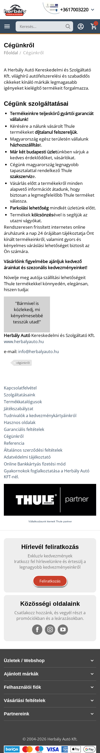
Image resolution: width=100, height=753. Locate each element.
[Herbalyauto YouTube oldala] (63, 629)
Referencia (14, 443)
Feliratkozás (50, 581)
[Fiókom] (80, 26)
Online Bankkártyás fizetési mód (35, 464)
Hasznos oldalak (19, 422)
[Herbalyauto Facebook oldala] (37, 629)
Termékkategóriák (7, 26)
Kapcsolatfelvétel (20, 388)
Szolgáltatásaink (19, 395)
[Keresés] (68, 26)
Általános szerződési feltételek (33, 450)
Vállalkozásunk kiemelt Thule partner (50, 521)
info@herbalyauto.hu (38, 351)
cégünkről (23, 363)
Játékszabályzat (18, 408)
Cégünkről (14, 436)
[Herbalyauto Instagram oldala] (50, 629)
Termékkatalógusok (23, 402)
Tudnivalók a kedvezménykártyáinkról (40, 415)
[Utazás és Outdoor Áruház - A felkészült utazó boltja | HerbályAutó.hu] (15, 10)
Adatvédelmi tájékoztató (27, 457)
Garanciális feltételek (24, 429)
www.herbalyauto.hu (24, 341)
